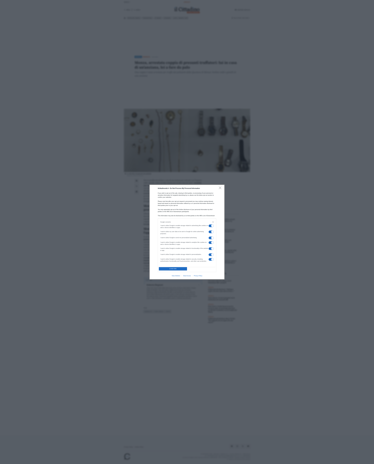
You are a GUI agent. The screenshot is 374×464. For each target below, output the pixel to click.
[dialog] (187, 232)
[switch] (211, 225)
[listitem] (187, 222)
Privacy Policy (198, 275)
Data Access (187, 275)
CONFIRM (173, 268)
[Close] (221, 188)
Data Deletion (176, 275)
